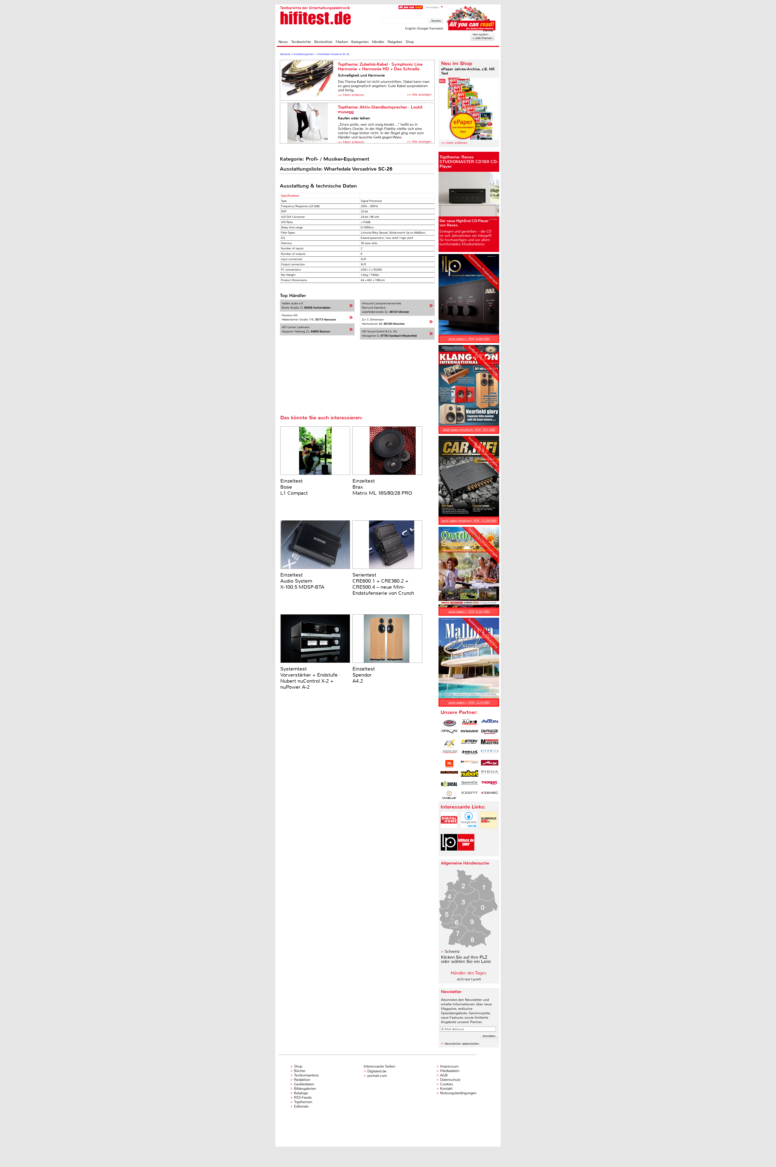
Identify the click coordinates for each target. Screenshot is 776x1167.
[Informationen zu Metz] (489, 764)
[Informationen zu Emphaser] (489, 733)
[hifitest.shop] (466, 854)
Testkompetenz (306, 1075)
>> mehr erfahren (454, 143)
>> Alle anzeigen (419, 94)
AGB (444, 1075)
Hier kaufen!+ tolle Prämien (482, 36)
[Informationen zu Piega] (489, 774)
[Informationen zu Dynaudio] (469, 733)
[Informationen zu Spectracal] (469, 785)
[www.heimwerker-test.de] (488, 832)
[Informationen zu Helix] (469, 754)
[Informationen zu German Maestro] (489, 743)
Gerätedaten (304, 1084)
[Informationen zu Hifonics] (489, 754)
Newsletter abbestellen (462, 1044)
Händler (378, 41)
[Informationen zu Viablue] (449, 795)
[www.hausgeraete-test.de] (468, 832)
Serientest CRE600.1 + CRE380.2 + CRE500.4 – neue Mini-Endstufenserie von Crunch (383, 584)
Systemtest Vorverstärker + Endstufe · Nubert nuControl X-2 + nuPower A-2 (310, 678)
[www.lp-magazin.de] (449, 854)
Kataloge (301, 1093)
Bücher (300, 1070)
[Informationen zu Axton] (489, 723)
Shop (410, 41)
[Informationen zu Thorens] (489, 785)
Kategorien (360, 41)
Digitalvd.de (376, 1071)
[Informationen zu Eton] (469, 743)
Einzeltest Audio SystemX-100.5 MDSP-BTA (302, 581)
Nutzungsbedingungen (458, 1093)
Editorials (301, 1106)
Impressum (449, 1066)
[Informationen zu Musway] (449, 774)
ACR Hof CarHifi (469, 979)
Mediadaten (449, 1070)
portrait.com (377, 1075)
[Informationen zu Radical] (449, 785)
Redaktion (302, 1079)
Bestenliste (323, 41)
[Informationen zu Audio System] (469, 723)
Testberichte (301, 41)
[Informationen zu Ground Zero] (449, 754)
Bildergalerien (305, 1088)
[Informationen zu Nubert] (469, 774)
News (283, 41)
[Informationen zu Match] (469, 764)
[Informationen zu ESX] (449, 743)
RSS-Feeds (303, 1097)
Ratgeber (395, 41)
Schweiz (452, 951)
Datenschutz (450, 1079)
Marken (342, 41)
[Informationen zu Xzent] (469, 795)
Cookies (446, 1084)
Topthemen (303, 1102)
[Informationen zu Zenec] (489, 795)
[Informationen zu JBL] (449, 764)
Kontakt (446, 1088)
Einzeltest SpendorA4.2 (363, 675)
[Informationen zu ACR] (449, 723)
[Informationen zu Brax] (449, 733)
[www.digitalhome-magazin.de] (449, 832)
